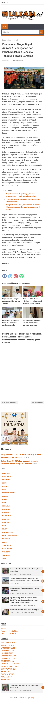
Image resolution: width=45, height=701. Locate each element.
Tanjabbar (6, 552)
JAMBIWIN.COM (7, 651)
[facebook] (4, 276)
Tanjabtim (6, 555)
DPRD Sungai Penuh (8, 493)
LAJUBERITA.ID (7, 653)
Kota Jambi (6, 509)
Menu (4, 26)
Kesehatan (6, 506)
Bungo (4, 486)
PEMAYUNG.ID (6, 679)
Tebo (4, 558)
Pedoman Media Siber (9, 631)
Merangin (5, 512)
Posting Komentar (17, 60)
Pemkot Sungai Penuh (9, 535)
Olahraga (5, 522)
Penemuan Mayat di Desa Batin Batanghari (24, 610)
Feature (5, 496)
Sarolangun (6, 545)
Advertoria (6, 473)
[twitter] (10, 276)
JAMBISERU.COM (8, 648)
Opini (4, 526)
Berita (4, 483)
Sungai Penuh (7, 549)
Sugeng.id (32, 698)
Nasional (5, 519)
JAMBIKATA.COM (8, 658)
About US (4, 628)
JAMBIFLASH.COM (8, 656)
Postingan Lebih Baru (9, 402)
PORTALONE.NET (7, 674)
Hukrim (4, 499)
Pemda (4, 529)
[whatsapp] (21, 276)
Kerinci (4, 503)
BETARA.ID (5, 672)
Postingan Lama (37, 402)
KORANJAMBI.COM (8, 643)
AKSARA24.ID (6, 677)
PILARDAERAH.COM (9, 666)
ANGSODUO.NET (7, 645)
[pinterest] (16, 276)
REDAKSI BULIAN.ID (8, 634)
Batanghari (6, 480)
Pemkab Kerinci (7, 532)
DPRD (4, 489)
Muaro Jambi (6, 516)
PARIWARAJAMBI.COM (10, 664)
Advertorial (6, 476)
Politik (4, 542)
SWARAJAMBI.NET (8, 669)
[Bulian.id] (22, 14)
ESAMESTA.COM (7, 661)
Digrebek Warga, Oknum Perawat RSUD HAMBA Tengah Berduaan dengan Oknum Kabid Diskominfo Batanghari (24, 600)
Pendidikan (6, 539)
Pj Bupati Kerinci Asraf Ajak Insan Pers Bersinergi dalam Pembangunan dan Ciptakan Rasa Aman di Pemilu (23, 207)
